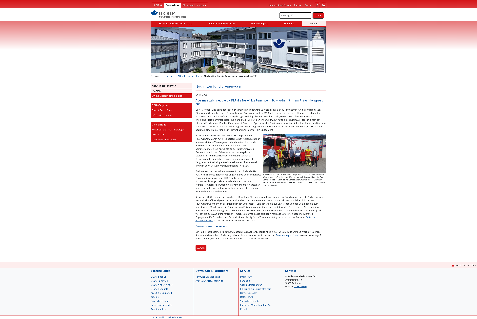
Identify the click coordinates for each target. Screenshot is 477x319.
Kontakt (298, 5)
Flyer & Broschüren (162, 110)
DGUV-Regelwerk (161, 105)
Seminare (289, 23)
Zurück (200, 247)
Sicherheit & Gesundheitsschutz (175, 23)
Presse (308, 5)
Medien (317, 23)
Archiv (157, 90)
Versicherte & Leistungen (222, 23)
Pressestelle (158, 134)
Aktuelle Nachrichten (188, 75)
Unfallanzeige (159, 124)
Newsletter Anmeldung (164, 139)
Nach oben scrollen (466, 265)
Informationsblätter (162, 115)
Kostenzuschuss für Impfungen (168, 129)
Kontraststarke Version (280, 5)
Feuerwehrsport (259, 23)
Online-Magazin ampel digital (167, 95)
